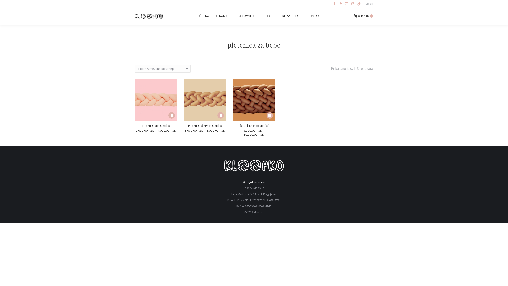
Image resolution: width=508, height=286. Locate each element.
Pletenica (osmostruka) (253, 126)
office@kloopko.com (254, 182)
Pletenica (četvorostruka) (205, 126)
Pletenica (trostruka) (156, 126)
